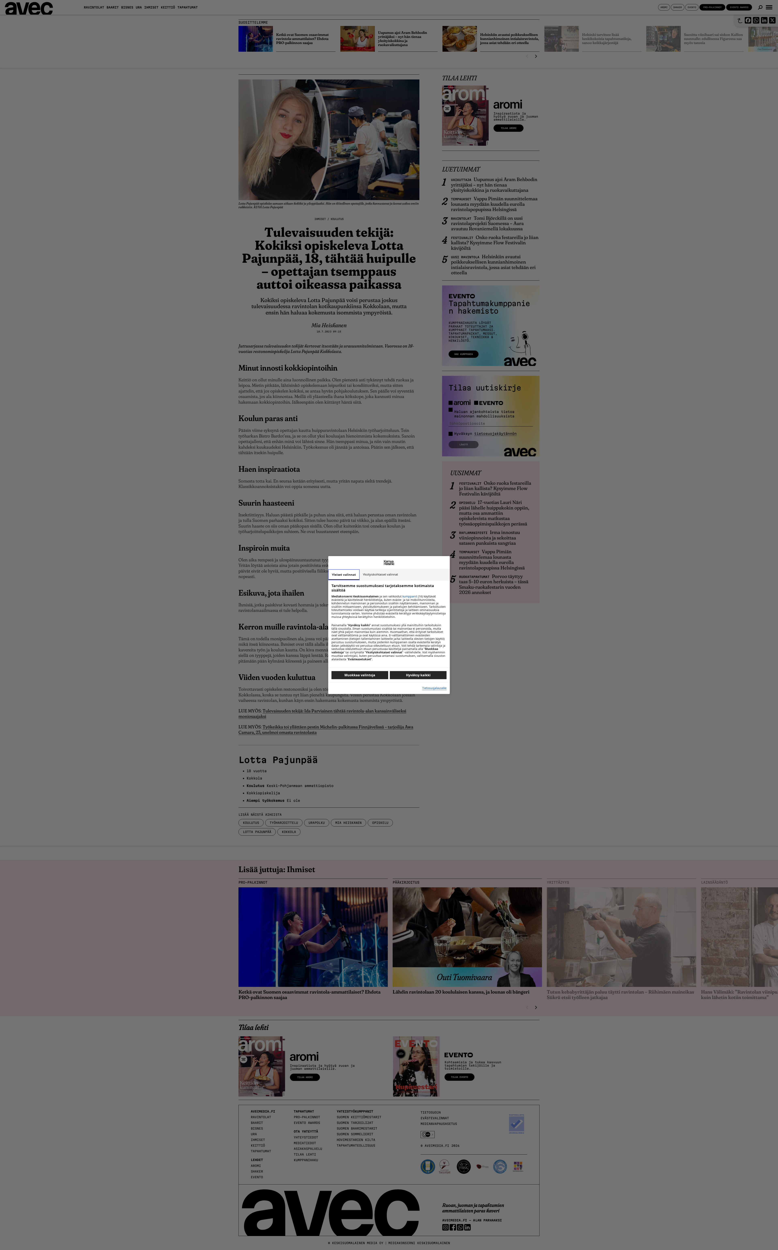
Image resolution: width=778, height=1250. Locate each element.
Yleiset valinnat (344, 574)
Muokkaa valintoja (359, 675)
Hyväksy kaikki (418, 675)
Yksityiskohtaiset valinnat (380, 574)
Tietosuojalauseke (434, 688)
